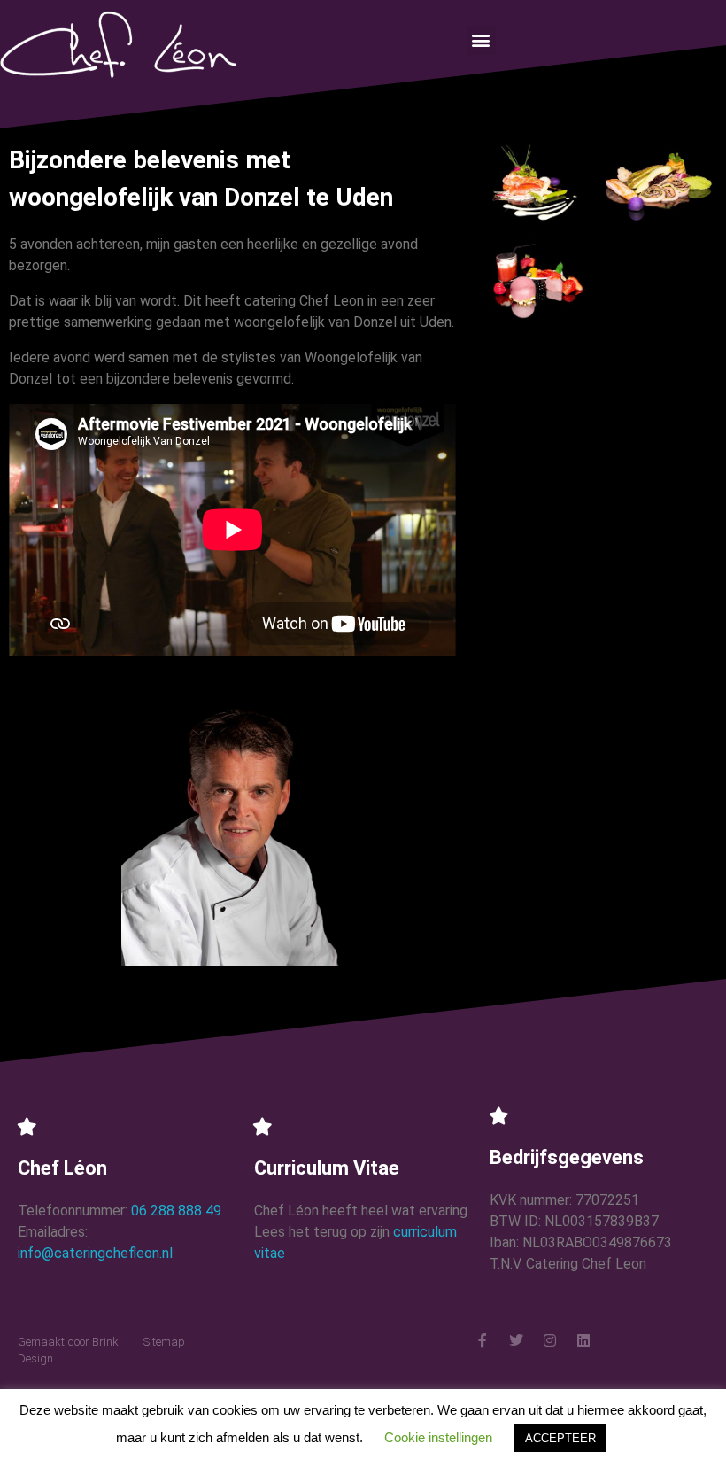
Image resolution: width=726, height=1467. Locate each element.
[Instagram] (550, 1340)
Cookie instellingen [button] (438, 1437)
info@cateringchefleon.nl (95, 1253)
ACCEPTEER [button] (560, 1438)
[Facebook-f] (482, 1340)
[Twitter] (516, 1340)
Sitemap (164, 1341)
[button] (481, 40)
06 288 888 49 (176, 1210)
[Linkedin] (583, 1340)
